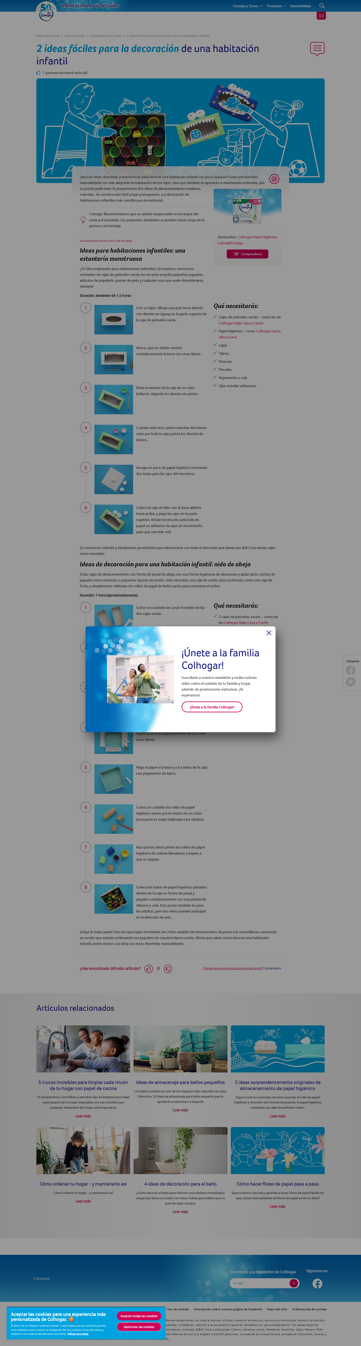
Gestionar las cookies (139, 1327)
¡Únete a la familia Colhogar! (212, 706)
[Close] (269, 633)
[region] (86, 1323)
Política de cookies (78, 1333)
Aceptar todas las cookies (139, 1316)
